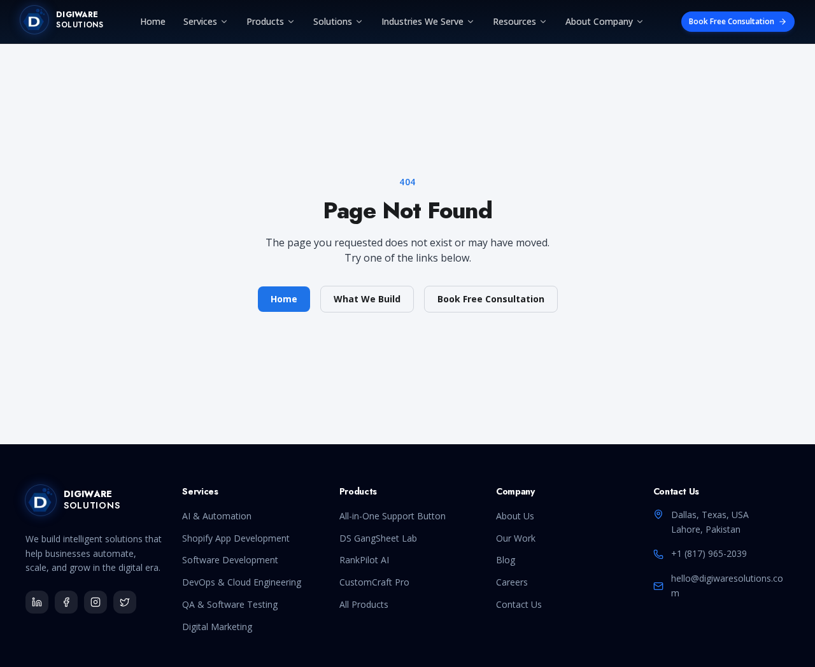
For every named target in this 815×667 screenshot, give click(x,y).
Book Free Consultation (731, 21)
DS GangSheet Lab (378, 538)
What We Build (367, 299)
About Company (599, 21)
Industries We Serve (422, 21)
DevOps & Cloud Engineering (241, 582)
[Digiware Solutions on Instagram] (95, 602)
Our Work (515, 538)
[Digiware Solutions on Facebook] (66, 602)
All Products (363, 604)
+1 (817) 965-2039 (709, 553)
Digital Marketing (217, 627)
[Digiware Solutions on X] (124, 602)
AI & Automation (217, 516)
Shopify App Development (236, 538)
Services (200, 21)
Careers (512, 582)
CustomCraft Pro (374, 582)
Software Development (230, 560)
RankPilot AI (364, 560)
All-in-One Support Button (392, 516)
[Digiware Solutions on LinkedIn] (36, 602)
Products (265, 21)
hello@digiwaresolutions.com (727, 585)
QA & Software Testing (230, 604)
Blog (505, 560)
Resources (514, 21)
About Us (515, 516)
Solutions (332, 21)
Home (153, 21)
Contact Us (519, 604)
